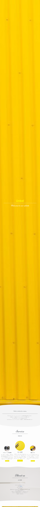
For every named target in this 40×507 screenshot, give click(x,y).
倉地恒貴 (21, 486)
